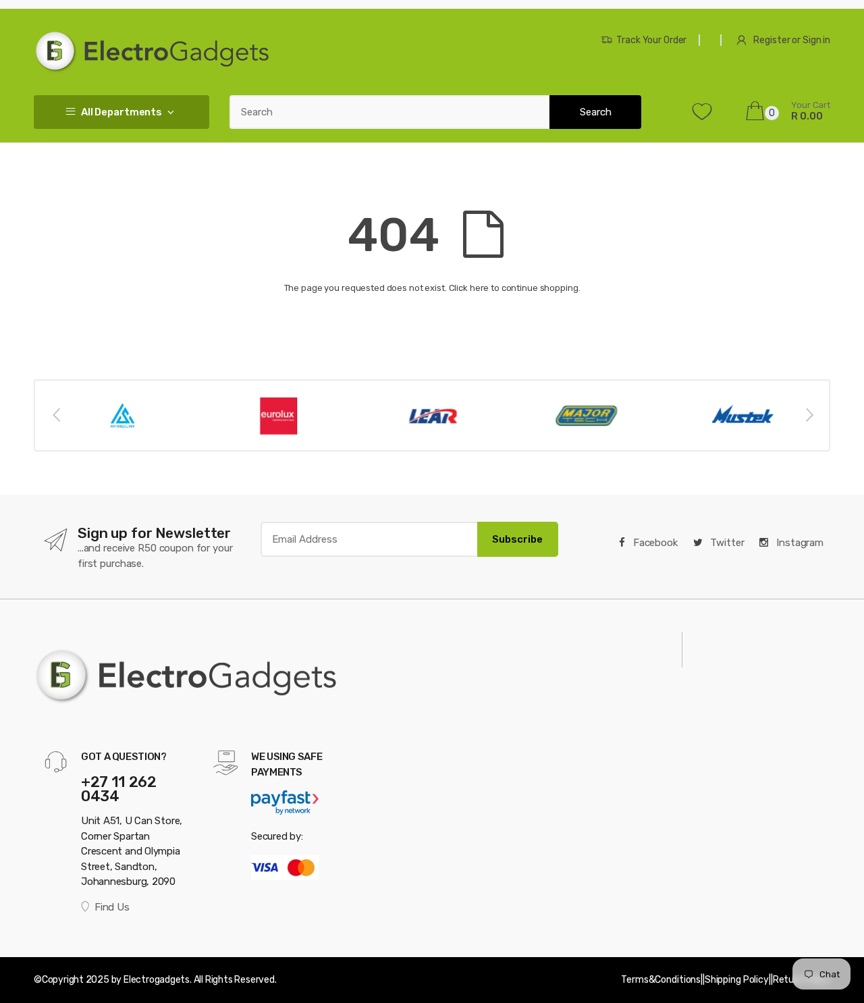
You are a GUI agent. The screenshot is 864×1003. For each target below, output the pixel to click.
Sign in (816, 40)
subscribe (517, 539)
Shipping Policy (737, 979)
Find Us (111, 907)
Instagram (799, 543)
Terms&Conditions (661, 979)
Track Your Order (651, 40)
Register (771, 40)
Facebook (654, 543)
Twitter (726, 543)
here (479, 288)
